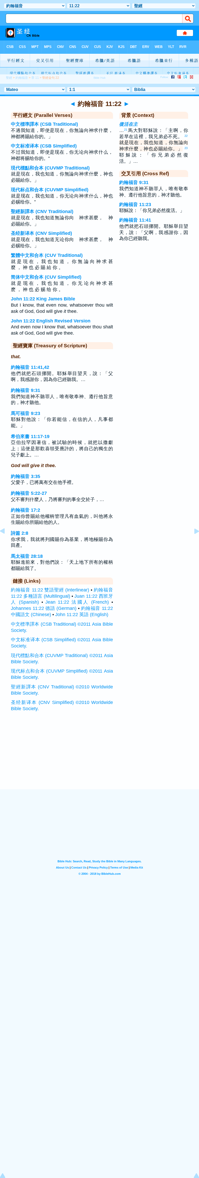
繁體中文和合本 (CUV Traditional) (47, 255)
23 (186, 148)
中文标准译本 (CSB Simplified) (44, 146)
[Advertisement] (99, 757)
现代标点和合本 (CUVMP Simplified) (49, 189)
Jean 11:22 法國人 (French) (77, 602)
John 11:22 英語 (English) (81, 614)
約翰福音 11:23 (135, 204)
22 (186, 135)
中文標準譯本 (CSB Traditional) (44, 124)
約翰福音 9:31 (25, 390)
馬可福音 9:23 (25, 413)
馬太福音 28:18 (27, 556)
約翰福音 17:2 (25, 510)
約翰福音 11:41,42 (30, 367)
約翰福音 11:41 (135, 220)
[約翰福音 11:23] (192, 542)
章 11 (35, 78)
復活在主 (128, 124)
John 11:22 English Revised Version (50, 320)
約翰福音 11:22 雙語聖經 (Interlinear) (50, 589)
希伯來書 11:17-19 (30, 436)
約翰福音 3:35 (25, 476)
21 (125, 129)
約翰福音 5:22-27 (29, 493)
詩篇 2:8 (19, 533)
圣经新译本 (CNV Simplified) (41, 233)
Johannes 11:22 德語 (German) (43, 608)
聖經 (9, 78)
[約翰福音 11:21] (6, 542)
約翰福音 (22, 78)
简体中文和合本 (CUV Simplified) (46, 277)
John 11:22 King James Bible (43, 298)
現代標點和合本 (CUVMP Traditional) (50, 168)
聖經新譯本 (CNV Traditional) (42, 211)
